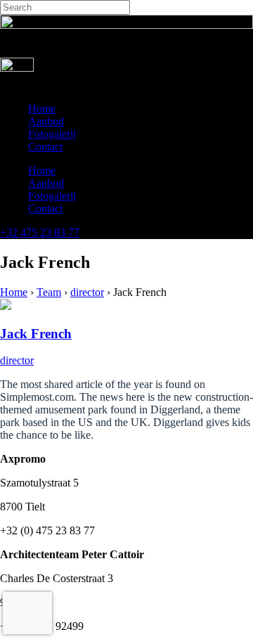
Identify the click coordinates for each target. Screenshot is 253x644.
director (87, 292)
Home (42, 109)
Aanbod (46, 121)
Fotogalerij (52, 134)
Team (49, 292)
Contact (45, 147)
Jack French (36, 333)
